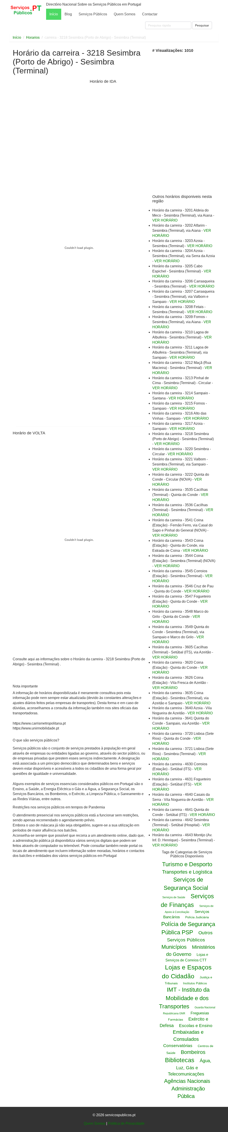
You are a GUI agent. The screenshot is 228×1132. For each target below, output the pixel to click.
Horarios (33, 37)
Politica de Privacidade (126, 1123)
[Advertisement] (50, 113)
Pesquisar (202, 25)
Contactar (149, 14)
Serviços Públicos (93, 14)
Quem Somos (124, 14)
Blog (68, 14)
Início (53, 14)
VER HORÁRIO (164, 220)
